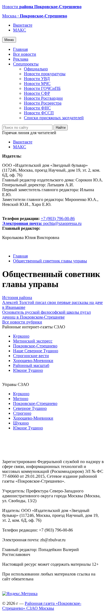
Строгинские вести (31, 355)
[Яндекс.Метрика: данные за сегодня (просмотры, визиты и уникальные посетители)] (20, 593)
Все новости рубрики (22, 322)
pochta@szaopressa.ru (62, 223)
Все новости (24, 54)
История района (17, 297)
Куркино (21, 336)
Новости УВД (37, 78)
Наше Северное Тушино (35, 350)
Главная (20, 49)
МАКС (19, 30)
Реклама (20, 59)
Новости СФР (37, 93)
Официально (36, 69)
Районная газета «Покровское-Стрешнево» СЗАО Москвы (41, 606)
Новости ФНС (37, 108)
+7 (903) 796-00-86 (38, 221)
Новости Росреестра (42, 103)
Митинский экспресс (32, 341)
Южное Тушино (28, 370)
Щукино (21, 423)
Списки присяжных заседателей (54, 117)
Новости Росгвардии (43, 98)
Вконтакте (22, 25)
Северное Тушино (30, 408)
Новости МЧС (37, 83)
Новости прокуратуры (45, 73)
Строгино (22, 413)
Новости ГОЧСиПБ (42, 88)
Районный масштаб (31, 365)
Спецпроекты (26, 64)
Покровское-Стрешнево (35, 346)
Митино (20, 398)
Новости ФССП (39, 113)
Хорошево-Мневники (33, 360)
